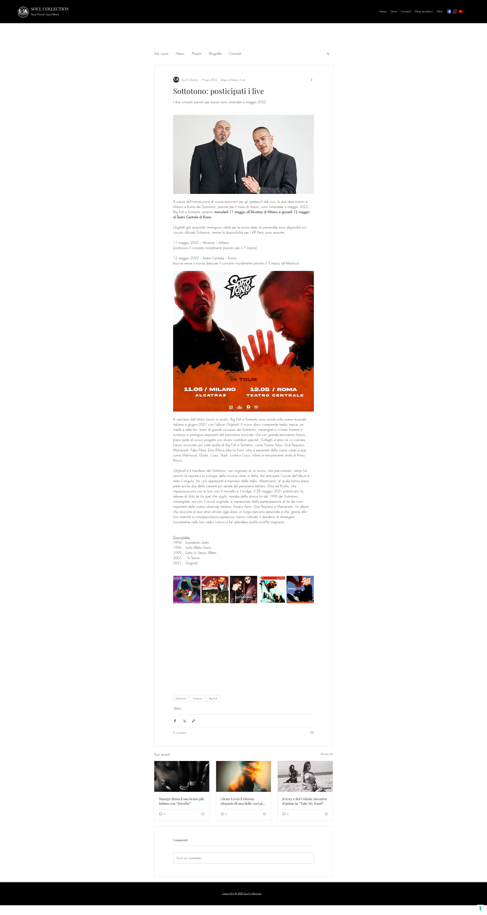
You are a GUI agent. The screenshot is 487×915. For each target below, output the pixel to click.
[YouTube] (460, 11)
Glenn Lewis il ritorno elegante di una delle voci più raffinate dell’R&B (242, 801)
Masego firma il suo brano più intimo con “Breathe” (181, 801)
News (180, 53)
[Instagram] (455, 11)
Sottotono (181, 698)
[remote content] (243, 649)
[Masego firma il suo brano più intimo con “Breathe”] (181, 776)
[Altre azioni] (311, 79)
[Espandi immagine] (187, 589)
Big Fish (213, 698)
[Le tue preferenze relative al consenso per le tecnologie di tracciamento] (480, 908)
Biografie (215, 53)
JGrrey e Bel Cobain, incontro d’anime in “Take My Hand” (304, 801)
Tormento (198, 698)
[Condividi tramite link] (193, 721)
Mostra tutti (327, 754)
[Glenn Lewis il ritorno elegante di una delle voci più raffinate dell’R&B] (243, 776)
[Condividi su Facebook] (175, 721)
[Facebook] (449, 11)
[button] (328, 53)
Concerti (235, 53)
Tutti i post (161, 53)
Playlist (196, 53)
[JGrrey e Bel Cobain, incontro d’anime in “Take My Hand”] (305, 776)
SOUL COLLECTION (50, 9)
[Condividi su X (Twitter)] (184, 721)
